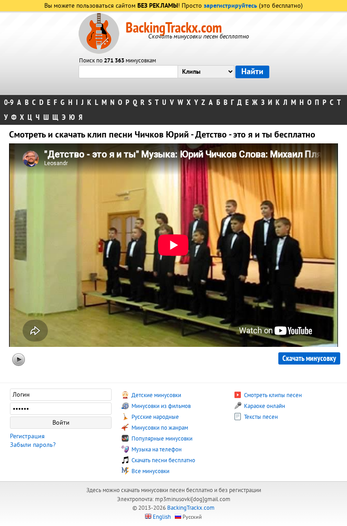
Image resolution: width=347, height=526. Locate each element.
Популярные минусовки (161, 439)
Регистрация (27, 436)
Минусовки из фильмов (160, 406)
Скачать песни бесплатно (162, 460)
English (162, 517)
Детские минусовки (155, 395)
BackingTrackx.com (174, 28)
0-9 (9, 102)
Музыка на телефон (156, 449)
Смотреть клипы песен (272, 395)
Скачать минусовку (309, 358)
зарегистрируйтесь (230, 6)
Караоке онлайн (264, 406)
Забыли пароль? (33, 444)
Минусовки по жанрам (159, 428)
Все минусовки (149, 471)
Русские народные (154, 417)
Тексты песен (260, 417)
